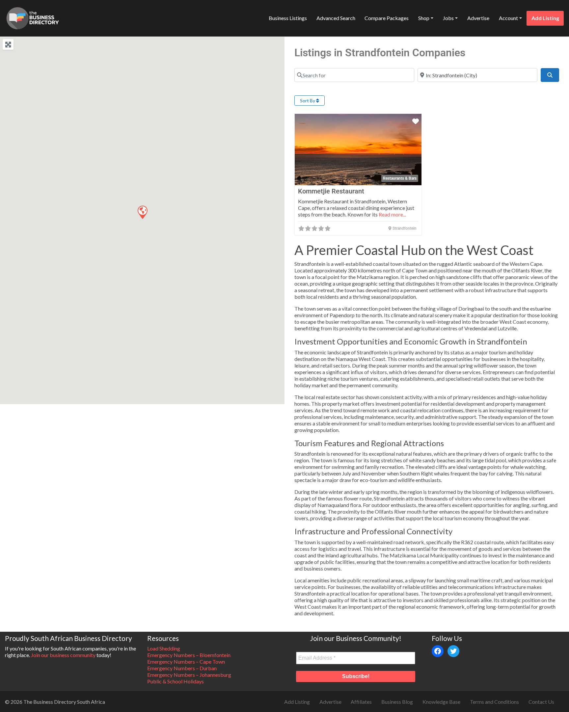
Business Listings (288, 18)
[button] (142, 212)
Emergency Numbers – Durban (182, 668)
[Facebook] (438, 651)
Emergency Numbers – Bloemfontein (188, 655)
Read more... (392, 214)
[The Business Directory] (32, 17)
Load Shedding (163, 648)
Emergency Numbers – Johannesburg (189, 675)
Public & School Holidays (175, 681)
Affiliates (361, 702)
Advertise (478, 18)
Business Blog (397, 702)
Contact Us (541, 702)
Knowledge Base (441, 702)
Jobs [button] (448, 18)
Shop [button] (423, 18)
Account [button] (508, 18)
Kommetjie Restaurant (331, 191)
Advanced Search (335, 18)
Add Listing (545, 18)
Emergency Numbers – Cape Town (186, 661)
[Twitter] (453, 651)
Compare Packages (387, 18)
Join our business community (63, 655)
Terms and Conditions (494, 702)
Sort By (308, 100)
